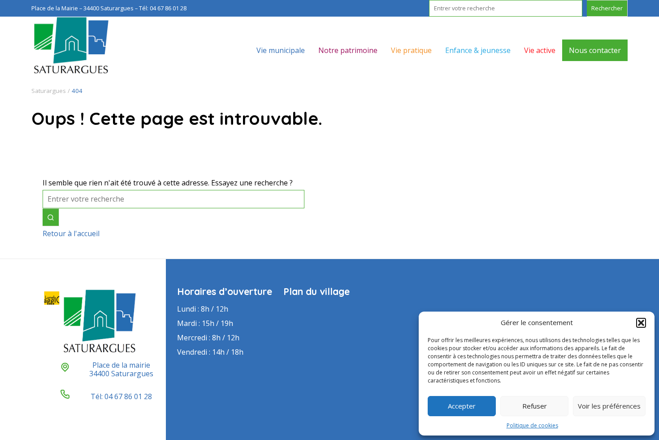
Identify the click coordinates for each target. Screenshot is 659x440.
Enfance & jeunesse (478, 50)
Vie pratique (411, 50)
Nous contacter (595, 50)
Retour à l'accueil (71, 233)
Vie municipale (280, 50)
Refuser (534, 405)
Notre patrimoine (347, 50)
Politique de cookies (532, 425)
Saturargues (48, 91)
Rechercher (607, 8)
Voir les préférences (609, 405)
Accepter (462, 405)
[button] (641, 322)
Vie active (539, 50)
